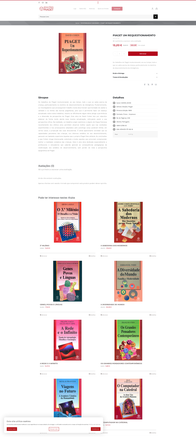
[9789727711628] (72, 53)
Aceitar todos (12, 429)
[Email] (156, 84)
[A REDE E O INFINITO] (67, 340)
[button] (135, 73)
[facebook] (39, 2)
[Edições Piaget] (46, 7)
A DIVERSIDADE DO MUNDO (113, 305)
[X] (148, 84)
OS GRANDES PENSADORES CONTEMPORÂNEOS (121, 363)
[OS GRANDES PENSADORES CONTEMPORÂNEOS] (128, 340)
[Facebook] (145, 84)
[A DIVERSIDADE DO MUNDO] (128, 281)
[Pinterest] (152, 84)
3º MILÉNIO (44, 246)
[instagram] (43, 2)
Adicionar (143, 54)
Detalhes (92, 256)
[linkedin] (46, 2)
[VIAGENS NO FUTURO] (67, 399)
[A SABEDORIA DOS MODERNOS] (128, 222)
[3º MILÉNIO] (67, 222)
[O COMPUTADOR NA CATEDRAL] (128, 399)
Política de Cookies (94, 424)
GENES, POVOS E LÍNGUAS (51, 305)
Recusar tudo (54, 429)
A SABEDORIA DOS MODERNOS (114, 246)
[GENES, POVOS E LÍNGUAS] (67, 281)
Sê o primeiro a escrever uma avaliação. (127, 41)
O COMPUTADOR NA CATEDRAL (114, 422)
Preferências (95, 429)
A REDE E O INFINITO (49, 363)
